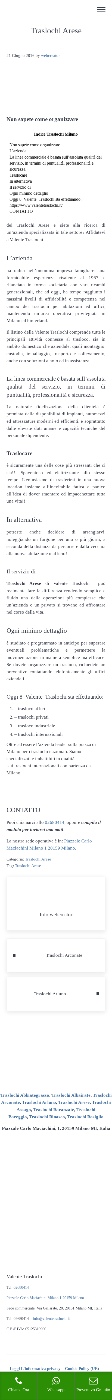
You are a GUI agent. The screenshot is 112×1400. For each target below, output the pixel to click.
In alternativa (21, 181)
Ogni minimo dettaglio (29, 193)
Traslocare (18, 175)
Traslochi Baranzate (53, 1109)
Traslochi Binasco (47, 1116)
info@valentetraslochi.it (51, 1319)
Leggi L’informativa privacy (35, 1368)
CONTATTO (21, 211)
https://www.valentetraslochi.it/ (36, 205)
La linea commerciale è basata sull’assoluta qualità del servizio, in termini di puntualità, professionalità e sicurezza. (56, 163)
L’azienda (18, 150)
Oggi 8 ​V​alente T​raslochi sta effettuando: (46, 199)
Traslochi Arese (38, 859)
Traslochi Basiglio (85, 1116)
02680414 (54, 822)
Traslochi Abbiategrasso (24, 1095)
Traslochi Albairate (71, 1095)
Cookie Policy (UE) (82, 1368)
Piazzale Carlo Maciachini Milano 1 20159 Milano (45, 1298)
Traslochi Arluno (39, 1102)
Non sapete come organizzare (35, 144)
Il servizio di (20, 187)
